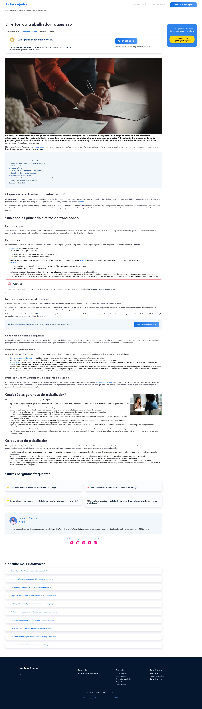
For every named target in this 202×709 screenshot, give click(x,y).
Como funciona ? (158, 5)
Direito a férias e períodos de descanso (26, 171)
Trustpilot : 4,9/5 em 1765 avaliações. (101, 693)
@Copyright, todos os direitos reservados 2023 (101, 698)
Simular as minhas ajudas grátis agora (182, 39)
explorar (40, 147)
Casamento (13, 249)
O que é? (14, 11)
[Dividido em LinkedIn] (77, 544)
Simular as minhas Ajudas (183, 5)
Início (7, 11)
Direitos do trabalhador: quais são (33, 11)
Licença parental (15, 362)
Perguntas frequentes (124, 682)
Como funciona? (122, 673)
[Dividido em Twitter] (89, 544)
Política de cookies (157, 676)
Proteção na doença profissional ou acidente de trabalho (32, 178)
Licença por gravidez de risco (20, 358)
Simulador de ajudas (123, 679)
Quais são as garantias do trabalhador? (23, 180)
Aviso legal (154, 673)
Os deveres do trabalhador (19, 183)
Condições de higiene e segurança (24, 173)
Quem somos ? (121, 676)
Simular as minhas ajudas (146, 325)
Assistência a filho (16, 262)
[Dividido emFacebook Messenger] (83, 544)
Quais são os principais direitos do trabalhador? (27, 163)
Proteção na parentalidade (21, 175)
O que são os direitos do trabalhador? (23, 161)
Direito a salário (17, 166)
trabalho (81, 202)
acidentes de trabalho (104, 382)
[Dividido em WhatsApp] (95, 544)
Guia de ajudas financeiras (88, 673)
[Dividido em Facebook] (72, 544)
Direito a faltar (16, 168)
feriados (82, 260)
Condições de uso (157, 679)
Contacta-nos (121, 685)
